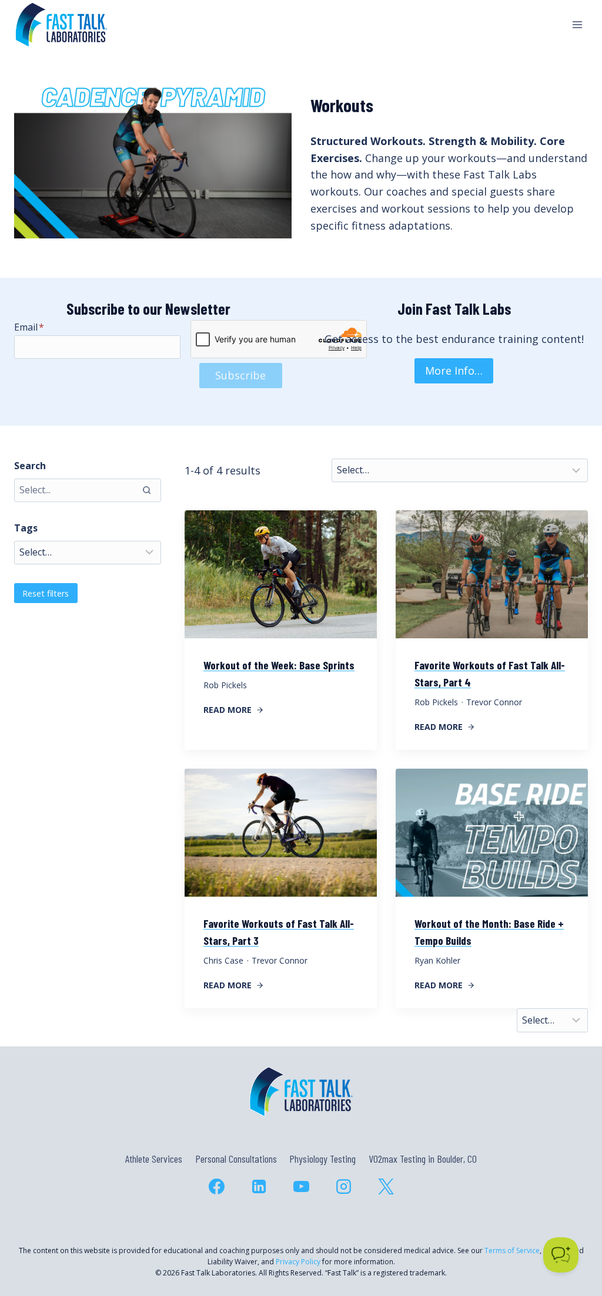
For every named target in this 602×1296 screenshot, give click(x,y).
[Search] (146, 490)
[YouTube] (301, 1187)
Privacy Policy (298, 1262)
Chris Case (223, 960)
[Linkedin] (259, 1187)
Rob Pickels (225, 685)
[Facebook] (216, 1187)
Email (29, 327)
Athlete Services (153, 1158)
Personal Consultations (236, 1158)
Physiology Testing (322, 1158)
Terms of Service (512, 1250)
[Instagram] (343, 1187)
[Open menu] (577, 24)
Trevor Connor (494, 702)
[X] (386, 1187)
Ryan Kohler (437, 960)
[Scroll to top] (571, 1236)
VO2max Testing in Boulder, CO (423, 1158)
